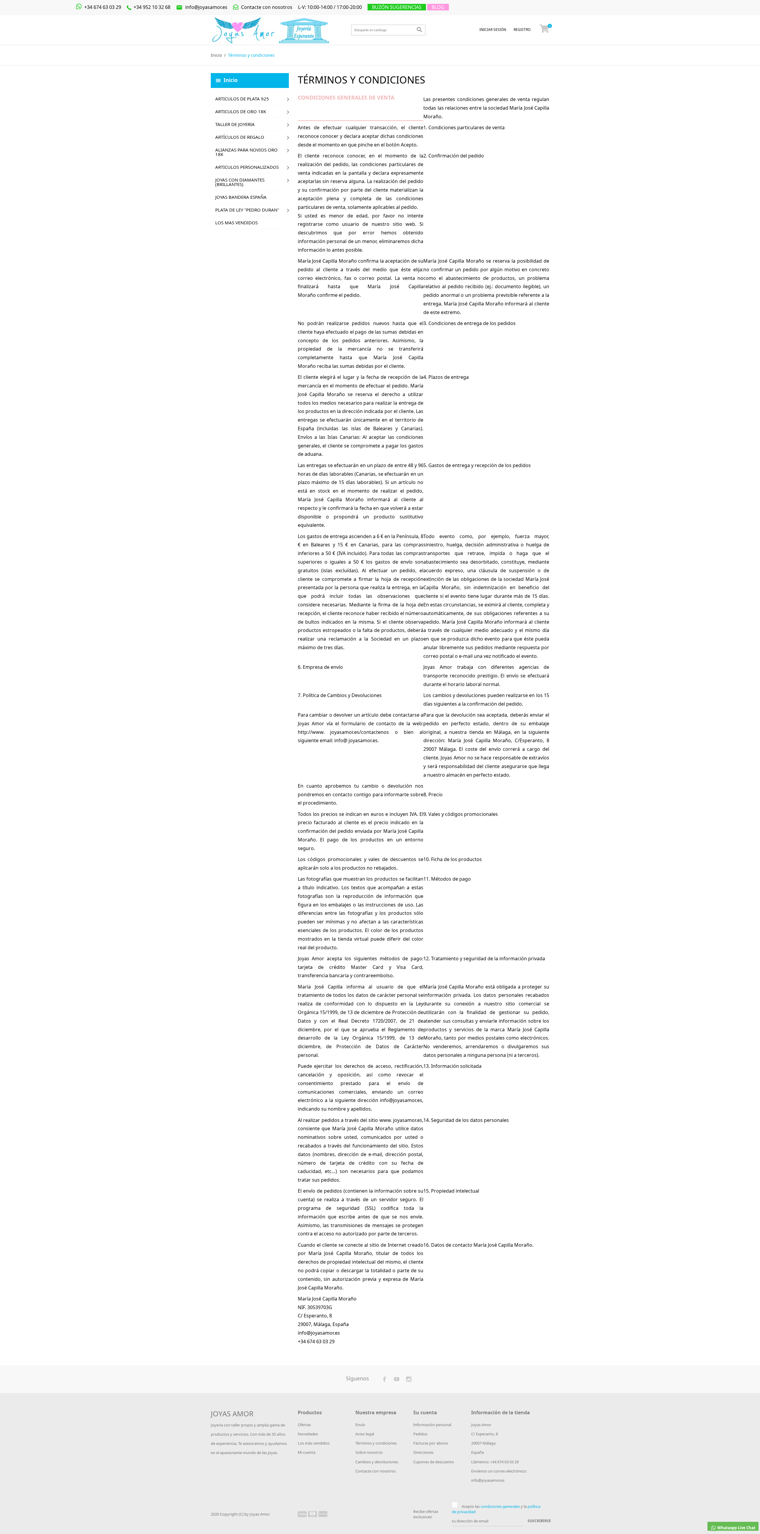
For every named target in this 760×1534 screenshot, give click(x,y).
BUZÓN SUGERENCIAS (397, 7)
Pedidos (420, 1434)
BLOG (438, 7)
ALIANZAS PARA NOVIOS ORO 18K (246, 152)
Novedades (308, 1434)
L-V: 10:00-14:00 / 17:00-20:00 (330, 7)
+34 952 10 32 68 (151, 7)
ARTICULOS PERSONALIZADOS (247, 167)
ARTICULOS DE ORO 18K (240, 111)
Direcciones (423, 1452)
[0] (544, 30)
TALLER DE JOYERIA (235, 124)
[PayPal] (323, 1514)
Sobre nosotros (369, 1452)
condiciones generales (500, 1506)
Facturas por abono (430, 1443)
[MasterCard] (312, 1514)
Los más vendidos (314, 1443)
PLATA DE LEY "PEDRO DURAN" (247, 210)
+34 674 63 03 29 (102, 7)
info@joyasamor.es (201, 7)
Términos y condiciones (376, 1443)
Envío (360, 1424)
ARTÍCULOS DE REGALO (239, 137)
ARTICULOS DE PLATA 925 (242, 99)
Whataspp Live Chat (736, 1527)
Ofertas (304, 1424)
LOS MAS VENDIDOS (236, 223)
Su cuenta (425, 1412)
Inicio (231, 79)
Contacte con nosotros (266, 7)
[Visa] (302, 1514)
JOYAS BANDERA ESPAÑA (241, 197)
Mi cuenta (306, 1452)
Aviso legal (364, 1434)
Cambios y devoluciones (376, 1461)
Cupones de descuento (433, 1461)
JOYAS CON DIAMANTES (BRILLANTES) (240, 182)
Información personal (432, 1424)
